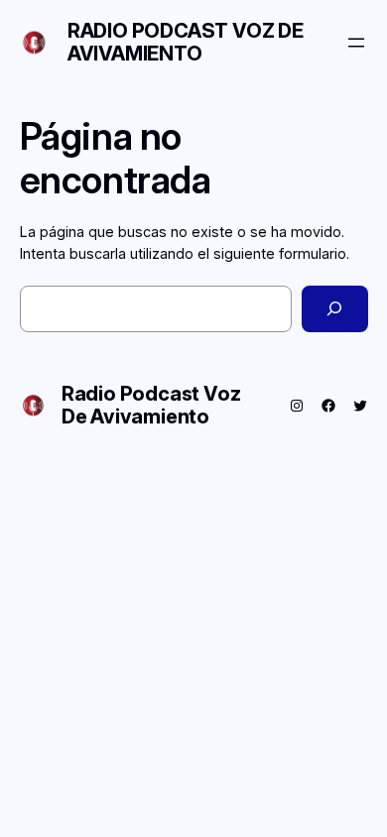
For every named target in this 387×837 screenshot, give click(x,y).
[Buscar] (334, 309)
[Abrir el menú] (356, 43)
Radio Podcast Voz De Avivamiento (185, 42)
